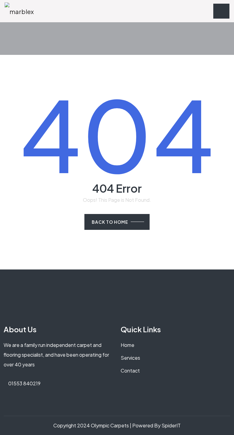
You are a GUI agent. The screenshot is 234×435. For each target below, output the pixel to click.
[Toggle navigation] (221, 11)
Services (130, 358)
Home (127, 345)
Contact (130, 370)
